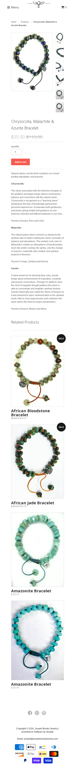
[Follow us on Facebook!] (30, 714)
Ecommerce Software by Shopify (37, 732)
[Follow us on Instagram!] (44, 714)
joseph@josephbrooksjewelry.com (41, 739)
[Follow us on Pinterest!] (37, 714)
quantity (15, 146)
